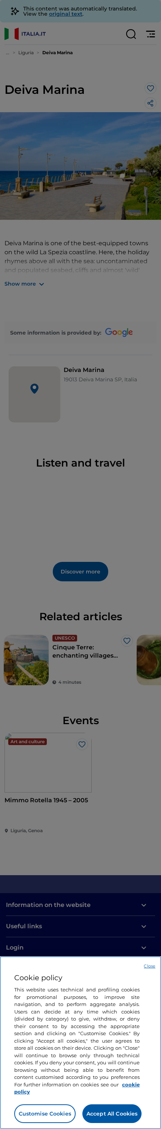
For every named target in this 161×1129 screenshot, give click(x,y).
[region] (80, 1042)
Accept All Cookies (112, 1113)
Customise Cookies (45, 1113)
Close (149, 966)
